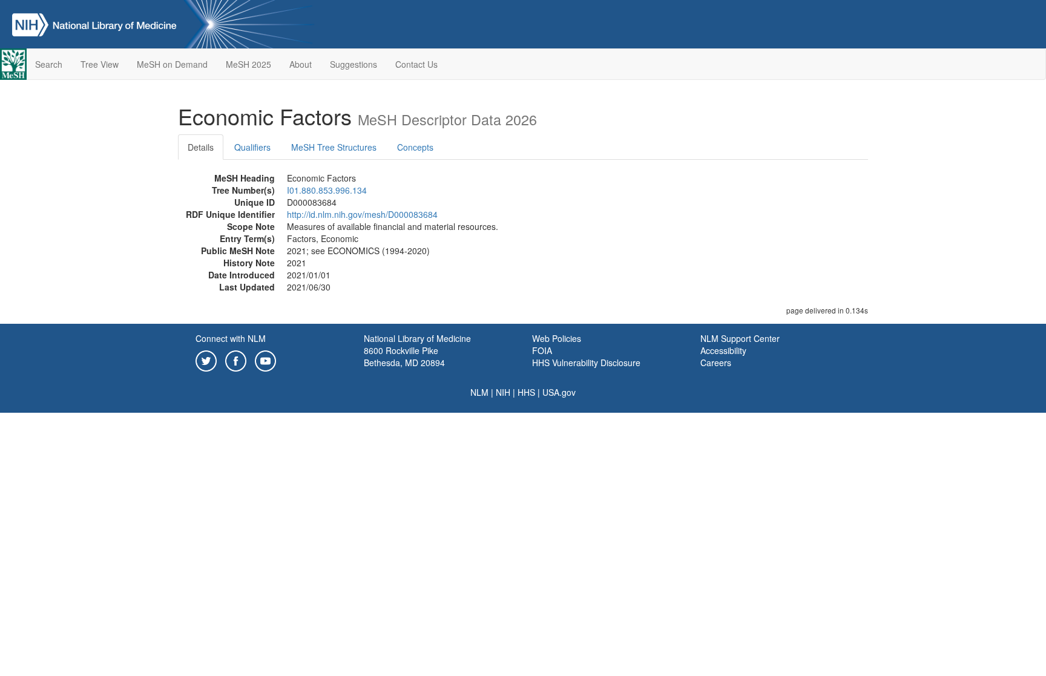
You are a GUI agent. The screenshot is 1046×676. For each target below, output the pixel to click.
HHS (526, 392)
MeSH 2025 (248, 64)
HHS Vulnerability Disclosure (586, 362)
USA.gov (559, 392)
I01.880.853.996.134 (327, 190)
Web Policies (556, 338)
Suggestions (353, 64)
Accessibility (723, 350)
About (300, 64)
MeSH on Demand (172, 64)
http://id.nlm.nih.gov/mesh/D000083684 (362, 214)
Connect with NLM (231, 338)
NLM (479, 392)
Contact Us (416, 64)
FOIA (542, 350)
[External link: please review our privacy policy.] (206, 359)
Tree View (100, 64)
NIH (503, 392)
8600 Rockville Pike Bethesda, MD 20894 (404, 356)
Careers (715, 362)
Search (48, 64)
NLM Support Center (740, 338)
